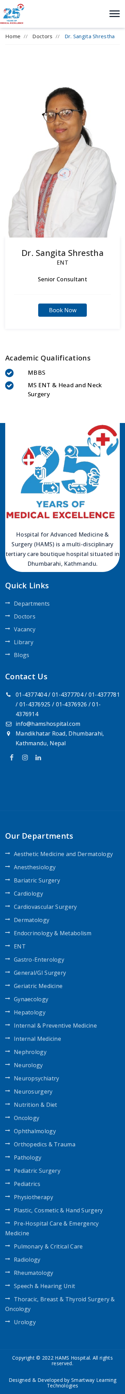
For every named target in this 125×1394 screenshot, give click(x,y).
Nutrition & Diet (35, 1105)
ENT (62, 262)
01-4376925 (35, 704)
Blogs (22, 655)
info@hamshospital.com (48, 724)
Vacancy (24, 629)
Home (12, 36)
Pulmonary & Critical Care (48, 1246)
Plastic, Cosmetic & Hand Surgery (58, 1210)
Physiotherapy (33, 1197)
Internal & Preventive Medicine (55, 1025)
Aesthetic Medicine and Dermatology (63, 854)
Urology (25, 1322)
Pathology (28, 1157)
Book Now (62, 310)
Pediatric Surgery (37, 1171)
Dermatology (31, 920)
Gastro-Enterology (39, 959)
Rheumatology (33, 1273)
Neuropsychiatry (36, 1078)
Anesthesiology (35, 867)
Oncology (26, 1118)
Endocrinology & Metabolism (53, 933)
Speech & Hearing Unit (44, 1286)
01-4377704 (67, 694)
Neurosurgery (33, 1091)
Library (23, 642)
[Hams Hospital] (12, 13)
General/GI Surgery (40, 973)
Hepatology (29, 1012)
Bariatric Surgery (37, 880)
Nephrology (30, 1052)
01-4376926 (71, 704)
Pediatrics (27, 1184)
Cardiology (28, 893)
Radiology (27, 1259)
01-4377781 (104, 694)
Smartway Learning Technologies (81, 1383)
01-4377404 (31, 694)
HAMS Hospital (72, 1357)
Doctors (42, 36)
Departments (32, 603)
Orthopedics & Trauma (44, 1144)
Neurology (28, 1065)
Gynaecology (31, 999)
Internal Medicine (37, 1039)
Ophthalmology (35, 1131)
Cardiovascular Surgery (45, 907)
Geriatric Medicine (38, 986)
